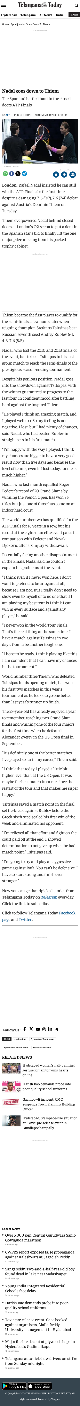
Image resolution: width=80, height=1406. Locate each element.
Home (5, 24)
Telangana (28, 15)
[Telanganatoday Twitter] (31, 1029)
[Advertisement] (40, 979)
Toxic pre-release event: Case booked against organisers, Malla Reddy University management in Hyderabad (38, 1324)
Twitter (25, 919)
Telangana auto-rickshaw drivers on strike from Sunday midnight (41, 1361)
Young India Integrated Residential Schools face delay (35, 1288)
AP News (45, 15)
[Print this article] (72, 175)
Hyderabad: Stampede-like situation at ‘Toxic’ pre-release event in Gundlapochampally (50, 1122)
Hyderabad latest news (16, 1047)
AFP (8, 115)
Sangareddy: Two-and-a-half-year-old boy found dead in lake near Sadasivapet (39, 1271)
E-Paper (74, 14)
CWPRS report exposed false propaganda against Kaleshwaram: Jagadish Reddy (39, 1254)
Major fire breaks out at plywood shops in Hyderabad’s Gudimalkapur (40, 1344)
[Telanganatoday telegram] (56, 1029)
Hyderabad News (42, 1047)
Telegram (49, 897)
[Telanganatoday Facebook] (25, 1029)
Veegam (55, 1399)
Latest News (11, 1229)
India (60, 15)
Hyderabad (9, 15)
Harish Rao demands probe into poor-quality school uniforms (47, 1086)
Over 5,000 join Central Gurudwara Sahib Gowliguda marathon (40, 1237)
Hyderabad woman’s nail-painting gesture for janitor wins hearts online (48, 1070)
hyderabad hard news (42, 1039)
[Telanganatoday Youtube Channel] (38, 1029)
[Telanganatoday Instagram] (44, 1029)
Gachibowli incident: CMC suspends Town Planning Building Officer (49, 1104)
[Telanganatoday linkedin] (50, 1029)
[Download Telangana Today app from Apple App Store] (56, 175)
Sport (14, 24)
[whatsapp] (5, 173)
